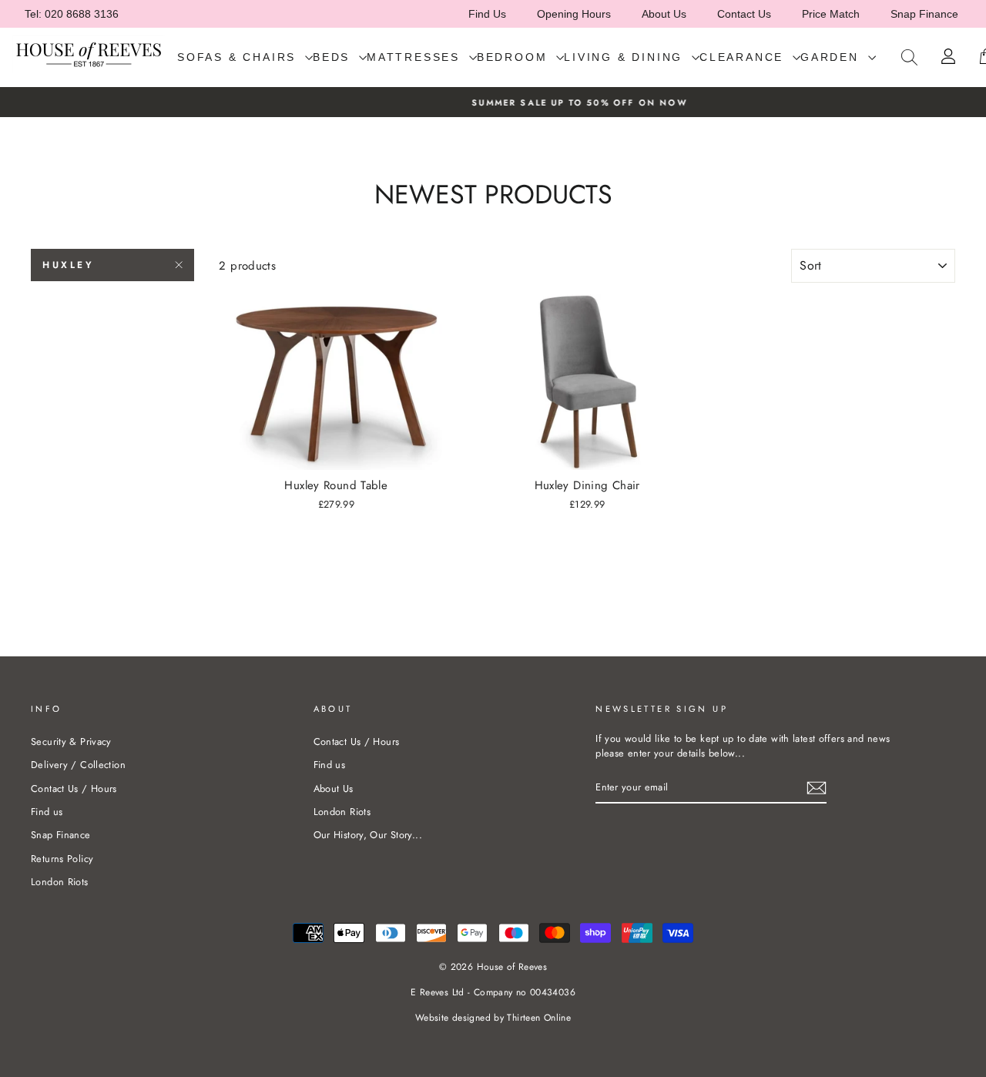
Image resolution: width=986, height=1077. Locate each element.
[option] (493, 102)
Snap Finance (924, 14)
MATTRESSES (416, 57)
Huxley (68, 265)
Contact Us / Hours (74, 788)
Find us (47, 811)
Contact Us (744, 14)
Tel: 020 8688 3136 (72, 14)
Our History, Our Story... (368, 834)
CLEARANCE (744, 57)
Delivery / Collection (78, 764)
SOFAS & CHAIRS (239, 57)
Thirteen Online (539, 1018)
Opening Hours (574, 14)
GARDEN (832, 57)
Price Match (831, 14)
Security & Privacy (71, 741)
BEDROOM (514, 57)
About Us (664, 14)
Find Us (487, 14)
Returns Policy (62, 858)
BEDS (334, 57)
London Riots (60, 881)
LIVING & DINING (626, 57)
